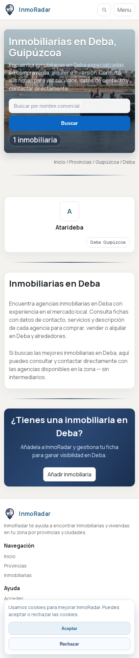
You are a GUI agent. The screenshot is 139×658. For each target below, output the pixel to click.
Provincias (80, 162)
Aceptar (69, 628)
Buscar (69, 123)
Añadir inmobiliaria (69, 474)
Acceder (13, 598)
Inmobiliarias (18, 575)
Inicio (59, 162)
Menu (124, 10)
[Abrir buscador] (104, 9)
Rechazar (69, 644)
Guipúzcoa (107, 162)
